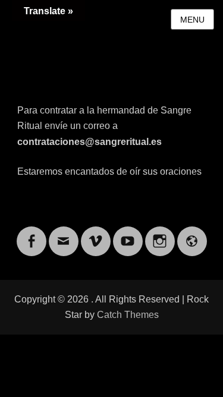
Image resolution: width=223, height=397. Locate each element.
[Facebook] (31, 234)
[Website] (192, 234)
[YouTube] (128, 234)
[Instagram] (160, 234)
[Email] (63, 234)
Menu (192, 19)
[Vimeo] (96, 234)
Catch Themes (128, 315)
